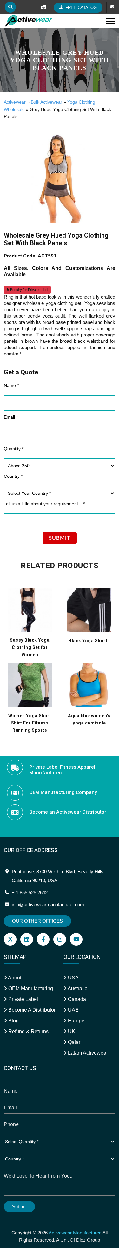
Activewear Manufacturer (74, 1232)
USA (73, 977)
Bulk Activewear (46, 102)
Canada (76, 999)
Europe (75, 1020)
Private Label (22, 999)
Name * (11, 385)
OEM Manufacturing (30, 988)
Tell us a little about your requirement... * (44, 503)
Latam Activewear (87, 1053)
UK (71, 1031)
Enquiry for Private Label (28, 290)
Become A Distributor (31, 1010)
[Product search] (10, 7)
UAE (73, 1010)
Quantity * (13, 448)
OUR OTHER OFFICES (37, 921)
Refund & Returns (28, 1031)
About (14, 977)
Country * (13, 476)
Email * (11, 417)
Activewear (15, 102)
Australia (77, 988)
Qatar (73, 1042)
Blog (13, 1020)
